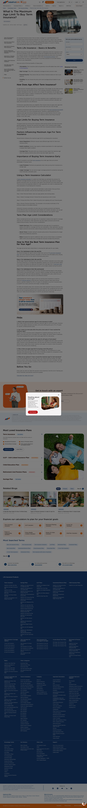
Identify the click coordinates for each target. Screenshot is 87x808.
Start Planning (33, 412)
